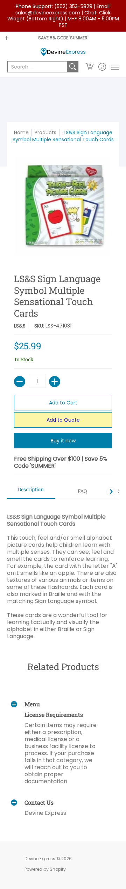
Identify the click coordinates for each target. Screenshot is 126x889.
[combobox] (37, 66)
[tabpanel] (63, 569)
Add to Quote (63, 419)
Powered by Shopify (45, 869)
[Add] (54, 381)
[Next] (111, 492)
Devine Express (39, 859)
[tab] (31, 491)
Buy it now (63, 440)
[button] (90, 67)
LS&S (20, 325)
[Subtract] (19, 381)
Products (45, 132)
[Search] (72, 66)
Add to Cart (63, 402)
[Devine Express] (63, 52)
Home (21, 132)
